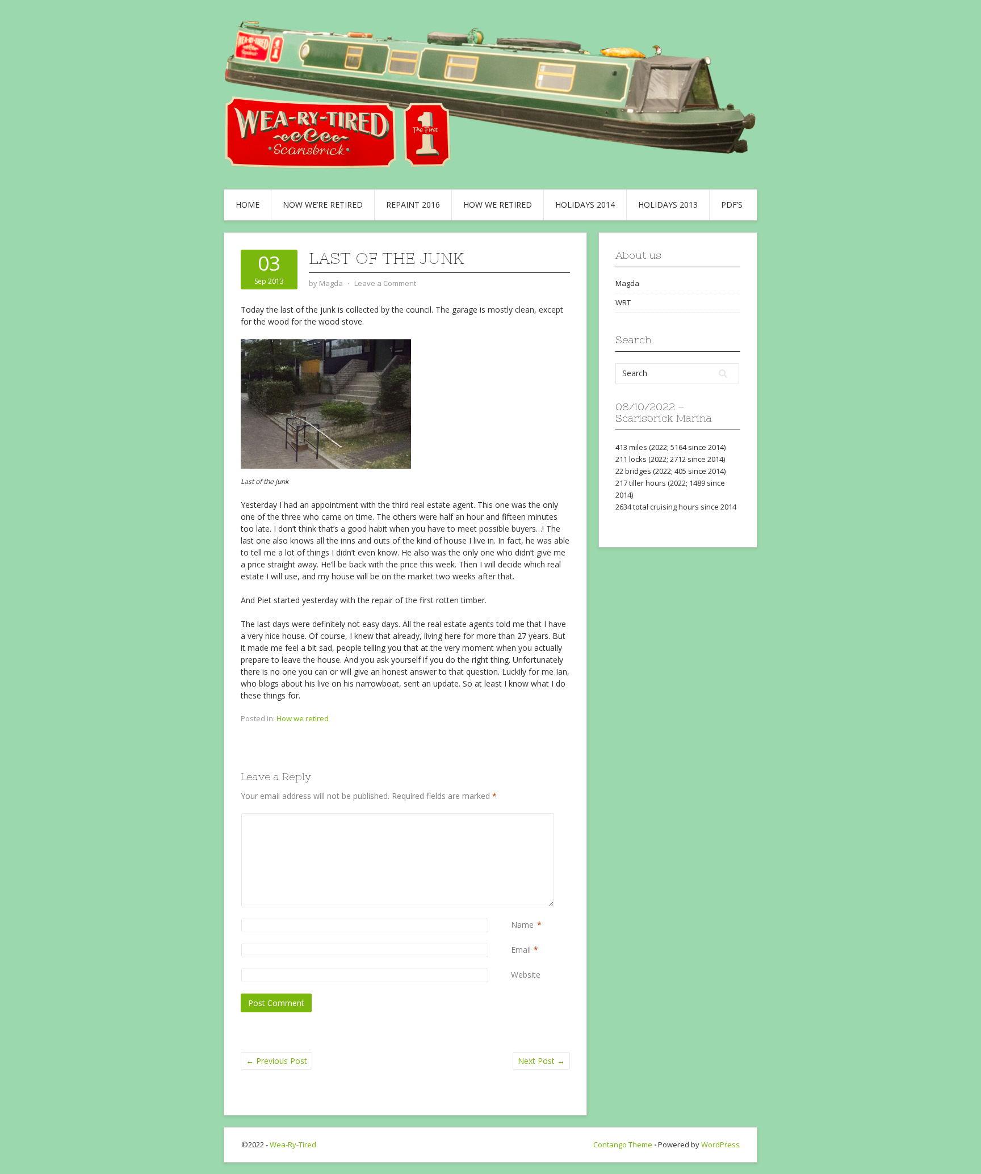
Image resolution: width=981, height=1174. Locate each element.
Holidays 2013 (668, 204)
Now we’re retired (323, 204)
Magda (627, 283)
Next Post (541, 1060)
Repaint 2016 (413, 204)
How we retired (497, 204)
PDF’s (732, 204)
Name (522, 924)
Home (247, 204)
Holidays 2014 (585, 204)
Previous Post (276, 1060)
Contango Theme (622, 1144)
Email (521, 949)
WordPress (720, 1144)
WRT (623, 302)
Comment (513, 819)
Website (525, 974)
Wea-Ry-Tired (293, 1144)
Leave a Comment (385, 283)
